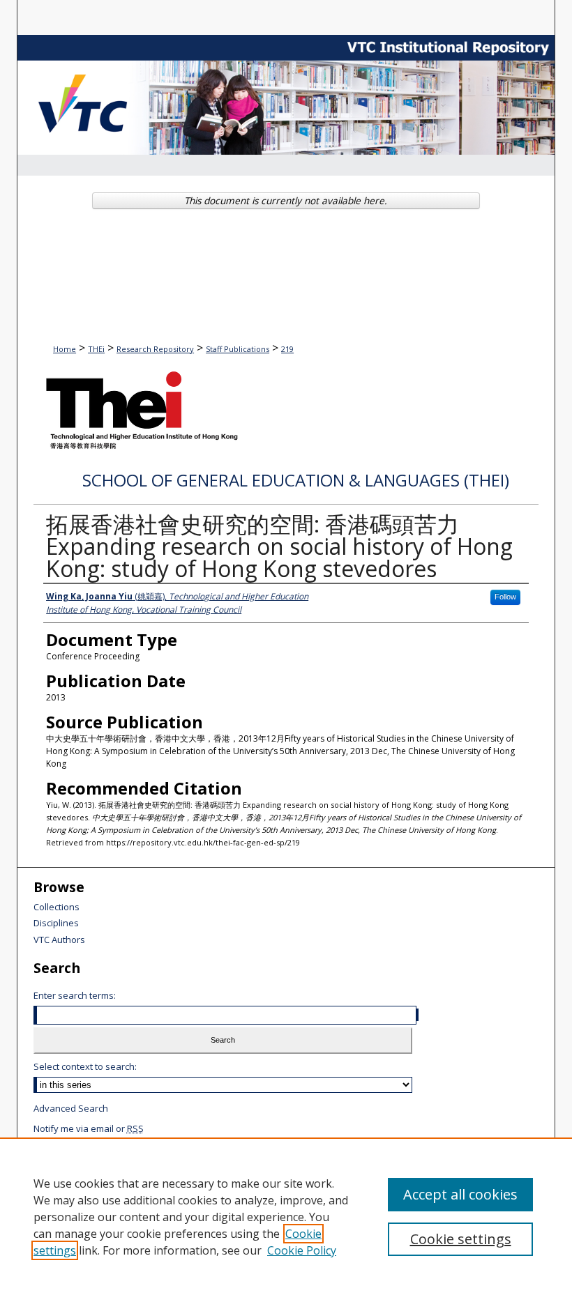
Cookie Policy (301, 1250)
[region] (286, 1216)
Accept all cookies (460, 1194)
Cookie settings (460, 1238)
